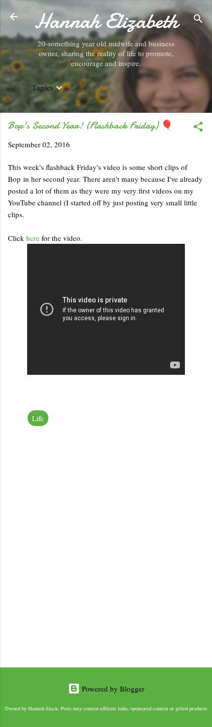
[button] (198, 128)
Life (38, 418)
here (33, 238)
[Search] (198, 20)
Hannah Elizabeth (106, 20)
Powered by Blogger (112, 689)
